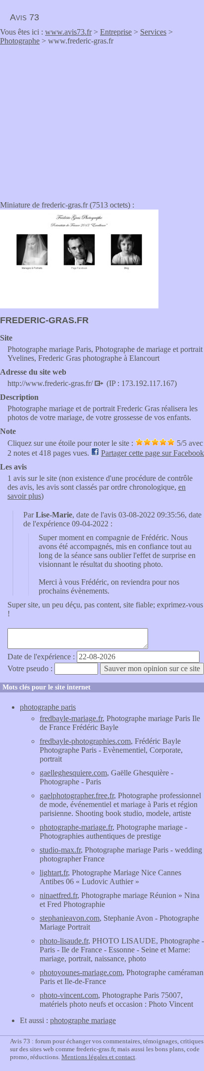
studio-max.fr (60, 850)
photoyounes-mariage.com (81, 972)
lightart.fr (54, 872)
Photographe (20, 41)
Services (153, 32)
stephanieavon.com (70, 918)
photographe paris (48, 707)
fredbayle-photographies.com (85, 741)
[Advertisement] (83, 119)
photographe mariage (83, 1020)
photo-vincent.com (69, 995)
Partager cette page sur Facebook (152, 453)
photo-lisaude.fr (64, 941)
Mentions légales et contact (98, 1057)
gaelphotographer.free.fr (77, 795)
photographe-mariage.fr (76, 827)
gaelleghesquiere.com (73, 773)
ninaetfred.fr (58, 895)
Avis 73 (24, 17)
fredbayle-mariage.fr (71, 718)
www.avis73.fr (68, 32)
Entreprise (116, 32)
